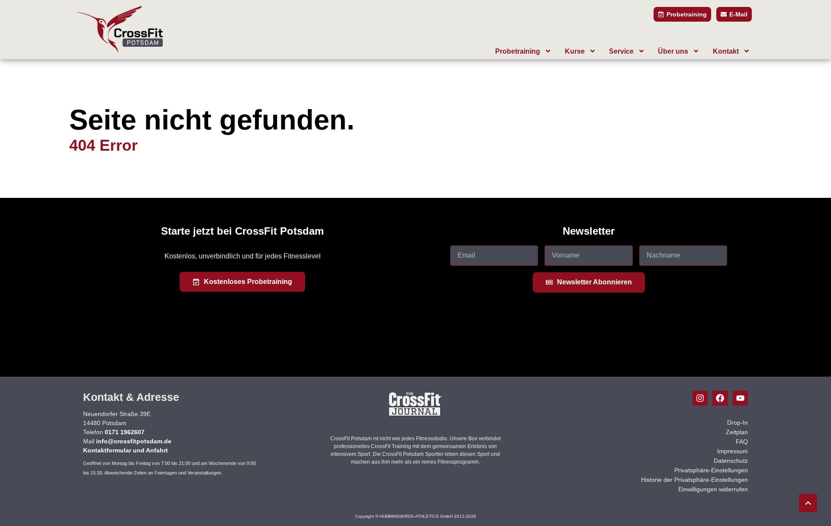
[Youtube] (740, 398)
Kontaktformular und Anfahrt (125, 450)
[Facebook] (720, 398)
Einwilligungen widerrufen (713, 489)
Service (621, 51)
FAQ (742, 442)
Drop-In (737, 423)
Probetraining (517, 51)
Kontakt (726, 51)
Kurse (575, 51)
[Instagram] (700, 398)
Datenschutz (731, 461)
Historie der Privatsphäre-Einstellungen (694, 480)
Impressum (732, 451)
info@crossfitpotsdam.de (133, 441)
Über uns (673, 51)
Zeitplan (737, 432)
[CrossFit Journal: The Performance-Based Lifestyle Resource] (415, 415)
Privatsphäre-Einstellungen (711, 470)
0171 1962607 (125, 432)
